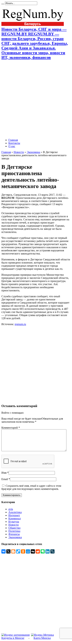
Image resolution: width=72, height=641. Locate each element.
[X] (8, 551)
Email (4, 479)
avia (10, 509)
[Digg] (33, 551)
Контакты (14, 143)
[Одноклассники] (23, 551)
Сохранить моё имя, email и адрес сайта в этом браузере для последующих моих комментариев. (31, 487)
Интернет (14, 515)
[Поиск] (2, 4)
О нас (11, 146)
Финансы (14, 534)
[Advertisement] (36, 99)
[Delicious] (18, 551)
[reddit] (38, 551)
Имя (3, 472)
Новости (19, 152)
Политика (14, 530)
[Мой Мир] (28, 551)
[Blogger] (13, 551)
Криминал (14, 518)
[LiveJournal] (52, 551)
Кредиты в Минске (12, 637)
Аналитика (15, 512)
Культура (13, 521)
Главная (13, 139)
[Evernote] (43, 551)
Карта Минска (42, 637)
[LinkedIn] (47, 551)
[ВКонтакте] (3, 551)
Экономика (33, 152)
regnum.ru (20, 324)
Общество (14, 527)
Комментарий (10, 427)
